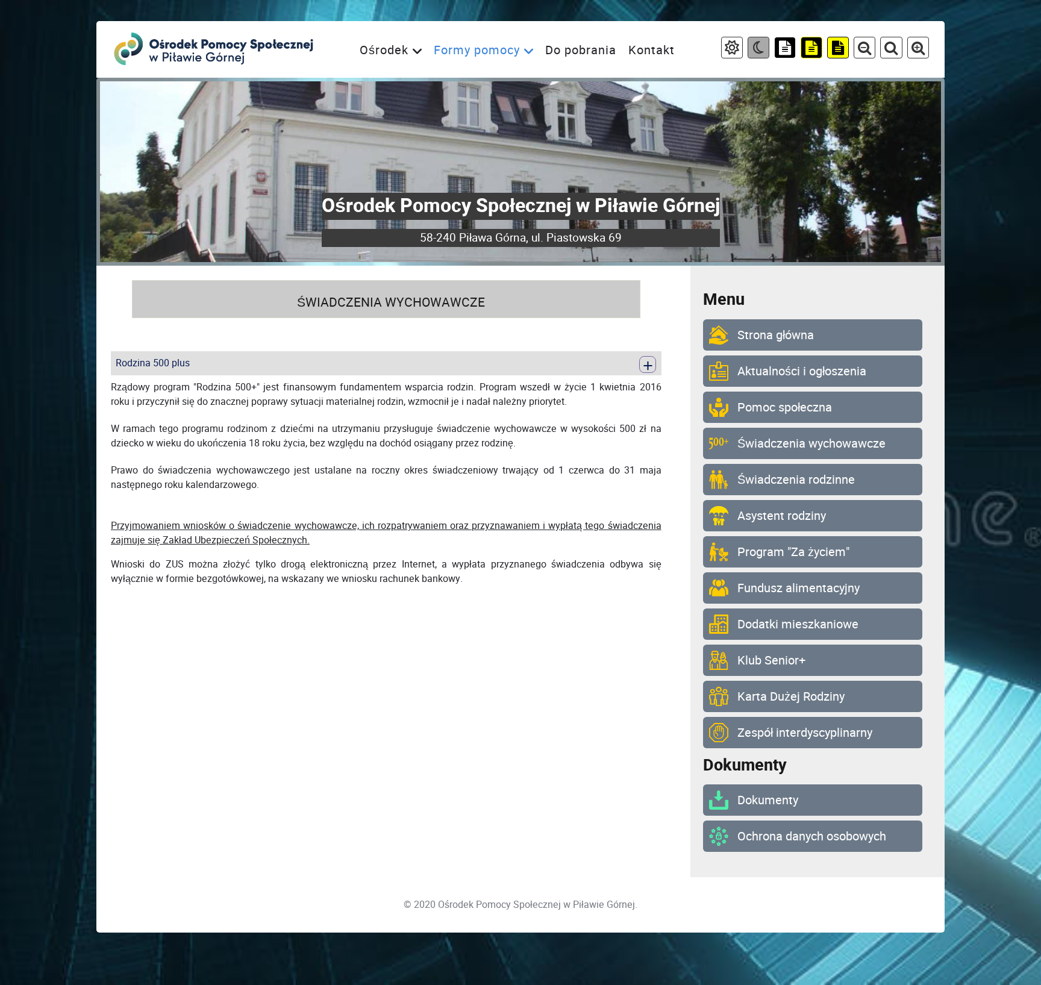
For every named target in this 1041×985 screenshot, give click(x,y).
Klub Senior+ (772, 660)
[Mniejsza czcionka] (864, 49)
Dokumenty (767, 800)
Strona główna (777, 335)
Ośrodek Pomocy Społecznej (499, 905)
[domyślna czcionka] (891, 49)
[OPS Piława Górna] (214, 49)
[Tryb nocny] (758, 49)
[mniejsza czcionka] (918, 49)
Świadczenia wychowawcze (813, 443)
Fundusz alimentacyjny (798, 588)
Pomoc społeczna (784, 407)
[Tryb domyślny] (732, 49)
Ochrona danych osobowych (811, 836)
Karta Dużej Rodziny (791, 696)
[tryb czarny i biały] (785, 49)
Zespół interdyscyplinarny (804, 732)
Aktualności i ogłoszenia (803, 371)
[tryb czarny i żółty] (811, 49)
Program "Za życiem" (793, 551)
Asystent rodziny (781, 515)
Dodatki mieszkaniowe (799, 624)
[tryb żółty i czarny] (838, 49)
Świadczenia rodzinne (797, 479)
